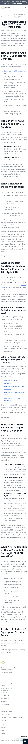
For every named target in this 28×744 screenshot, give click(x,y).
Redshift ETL (4, 701)
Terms (3, 733)
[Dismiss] (26, 2)
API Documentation (7, 688)
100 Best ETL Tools (6, 712)
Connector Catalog (6, 683)
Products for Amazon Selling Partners (12, 717)
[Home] (1, 16)
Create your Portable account (13, 71)
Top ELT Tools (5, 714)
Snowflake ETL (5, 696)
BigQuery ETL (5, 698)
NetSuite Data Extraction (8, 693)
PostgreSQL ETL (5, 704)
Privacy (3, 730)
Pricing (3, 686)
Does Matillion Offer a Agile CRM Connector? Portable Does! (19, 16)
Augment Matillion (7, 16)
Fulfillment (4, 720)
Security (3, 727)
